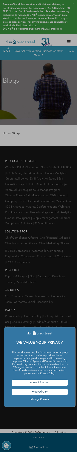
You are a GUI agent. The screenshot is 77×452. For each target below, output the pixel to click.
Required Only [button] (40, 392)
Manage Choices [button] (39, 399)
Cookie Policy (47, 373)
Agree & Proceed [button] (39, 382)
